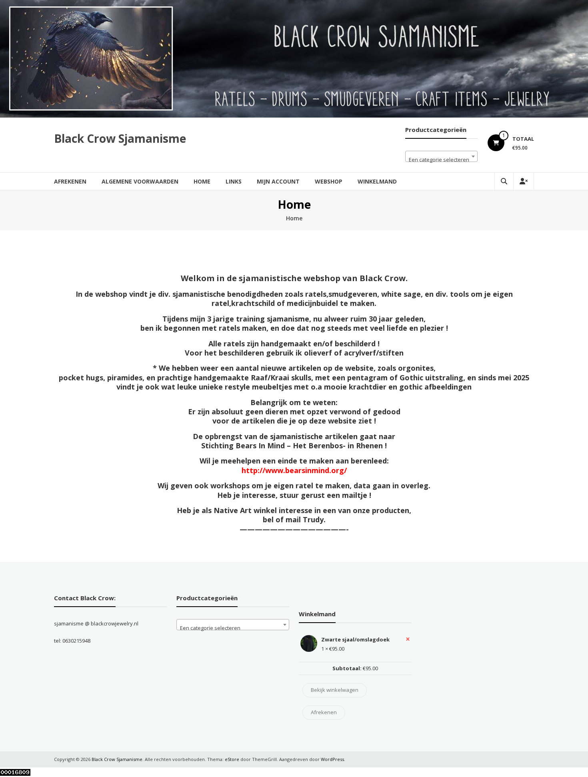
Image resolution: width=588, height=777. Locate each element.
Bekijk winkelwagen (334, 689)
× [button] (408, 639)
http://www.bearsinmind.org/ (294, 470)
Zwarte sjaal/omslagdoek (355, 639)
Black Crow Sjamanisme (120, 138)
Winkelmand (377, 181)
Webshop (328, 181)
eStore (232, 759)
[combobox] (441, 156)
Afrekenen (70, 181)
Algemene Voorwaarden (140, 181)
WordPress (332, 759)
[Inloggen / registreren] (524, 181)
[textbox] (441, 159)
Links (234, 181)
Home (202, 181)
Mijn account (278, 181)
